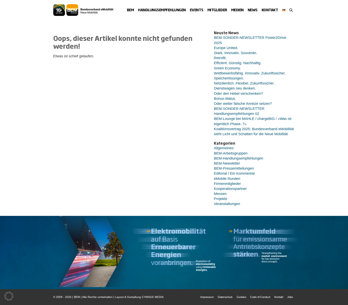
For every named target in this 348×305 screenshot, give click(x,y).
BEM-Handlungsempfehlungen (238, 158)
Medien (237, 9)
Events (196, 9)
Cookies (241, 297)
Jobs (290, 297)
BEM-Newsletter (227, 163)
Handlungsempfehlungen (162, 9)
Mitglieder (217, 9)
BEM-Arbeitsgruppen (231, 153)
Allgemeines (224, 148)
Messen (220, 194)
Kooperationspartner (230, 189)
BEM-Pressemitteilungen (234, 168)
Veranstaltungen (227, 204)
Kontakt (270, 9)
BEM (130, 9)
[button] (291, 10)
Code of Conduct (260, 297)
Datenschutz (225, 297)
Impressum (207, 297)
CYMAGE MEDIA (153, 297)
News (253, 9)
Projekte (220, 199)
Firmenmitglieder (227, 184)
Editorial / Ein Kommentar (234, 173)
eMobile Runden (227, 179)
